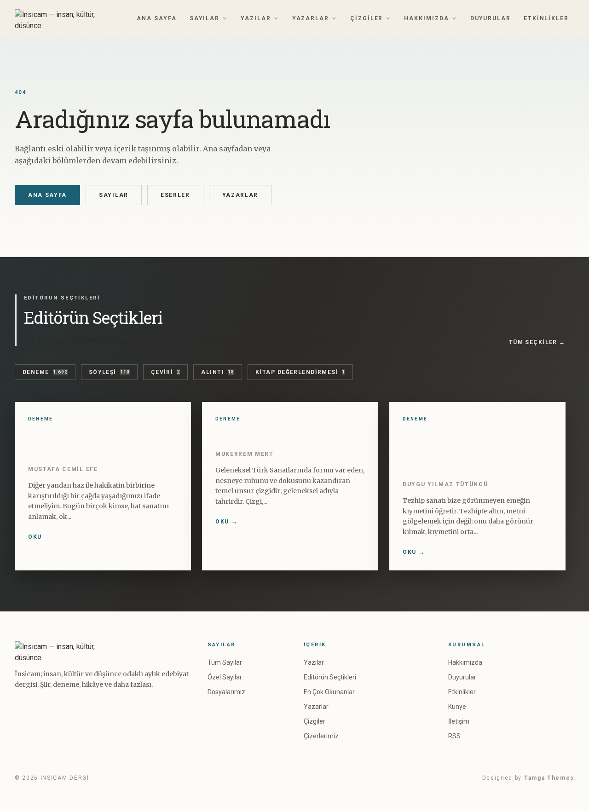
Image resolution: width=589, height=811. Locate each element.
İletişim (458, 721)
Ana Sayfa (156, 18)
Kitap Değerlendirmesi (300, 372)
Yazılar (256, 18)
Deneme (45, 372)
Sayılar (204, 18)
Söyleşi (109, 372)
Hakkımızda (426, 18)
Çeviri (165, 372)
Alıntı (217, 372)
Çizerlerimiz (321, 736)
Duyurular (490, 18)
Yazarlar (310, 18)
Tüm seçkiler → (537, 342)
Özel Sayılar (225, 677)
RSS (454, 736)
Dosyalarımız (226, 692)
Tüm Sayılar (225, 662)
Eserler (175, 195)
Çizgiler (366, 18)
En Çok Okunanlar (329, 692)
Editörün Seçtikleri (330, 677)
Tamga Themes (549, 778)
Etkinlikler (546, 18)
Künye (457, 706)
